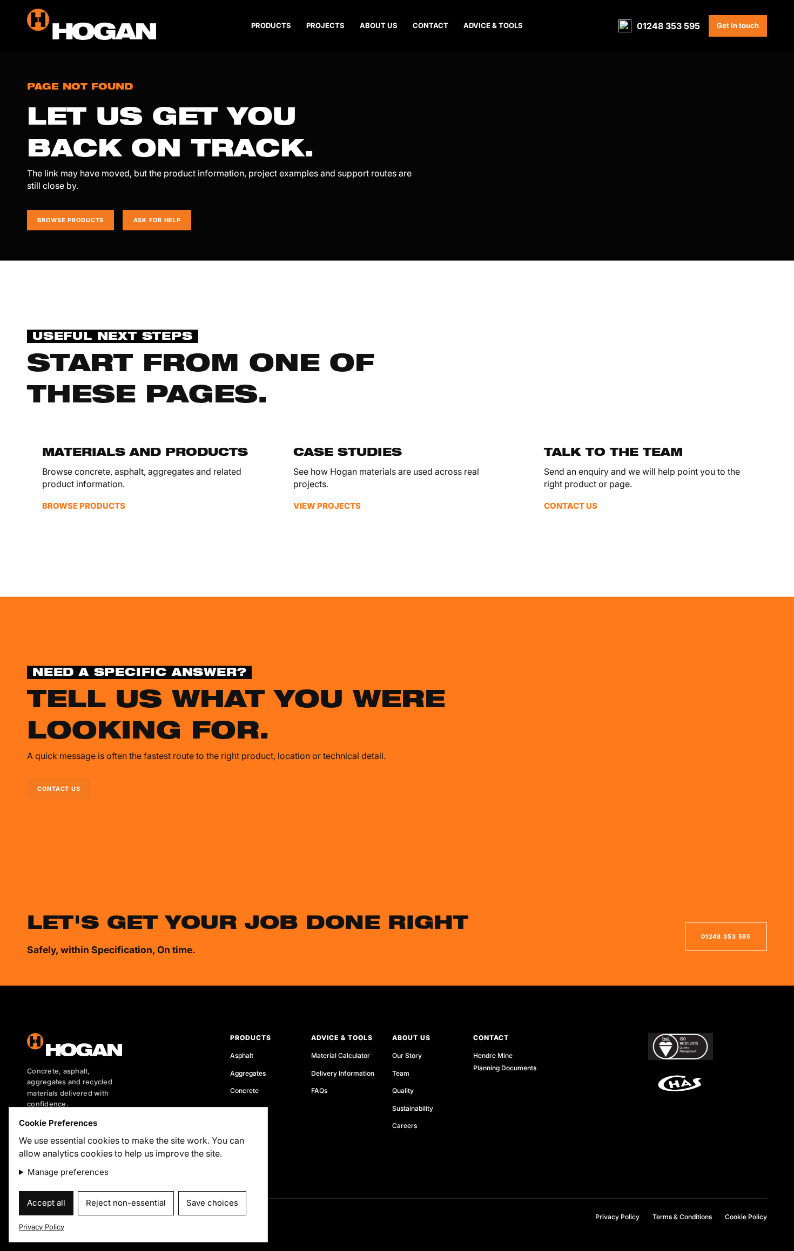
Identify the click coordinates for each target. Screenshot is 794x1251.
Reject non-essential (126, 1203)
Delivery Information (342, 1073)
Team (400, 1073)
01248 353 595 (668, 25)
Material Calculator (340, 1055)
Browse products (70, 220)
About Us (379, 25)
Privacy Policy (617, 1217)
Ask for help (157, 220)
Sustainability (412, 1108)
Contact (430, 25)
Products (271, 25)
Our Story (407, 1055)
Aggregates (248, 1073)
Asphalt (241, 1055)
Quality (403, 1090)
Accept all (46, 1203)
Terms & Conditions (682, 1217)
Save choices (212, 1203)
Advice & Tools (493, 25)
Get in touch (738, 25)
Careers (404, 1126)
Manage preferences (68, 1172)
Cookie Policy (746, 1217)
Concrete (244, 1090)
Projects (325, 25)
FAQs (319, 1090)
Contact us (58, 788)
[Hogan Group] (113, 1044)
